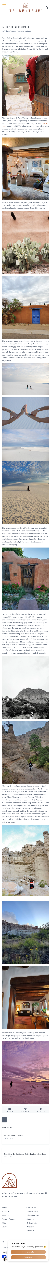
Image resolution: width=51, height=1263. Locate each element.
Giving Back (31, 1223)
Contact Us (31, 1207)
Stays (4, 1226)
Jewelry (5, 1215)
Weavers (30, 1226)
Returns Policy (32, 1211)
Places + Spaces (8, 1219)
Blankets (5, 1211)
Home (4, 1207)
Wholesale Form (33, 1215)
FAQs (4, 1223)
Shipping (30, 1219)
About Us (30, 1230)
